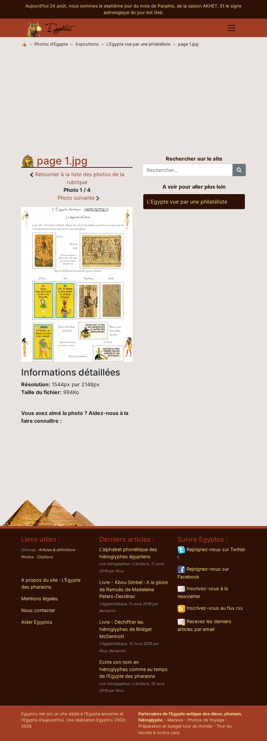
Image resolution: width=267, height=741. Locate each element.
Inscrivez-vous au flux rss (214, 608)
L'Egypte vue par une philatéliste (138, 44)
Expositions (87, 44)
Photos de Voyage (206, 720)
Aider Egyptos (36, 622)
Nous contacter (38, 610)
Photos (27, 557)
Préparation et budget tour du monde (175, 726)
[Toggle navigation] (231, 28)
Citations (45, 557)
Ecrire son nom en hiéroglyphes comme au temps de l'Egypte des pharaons (133, 669)
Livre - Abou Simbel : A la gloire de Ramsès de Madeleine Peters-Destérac (133, 589)
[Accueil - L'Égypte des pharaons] (51, 28)
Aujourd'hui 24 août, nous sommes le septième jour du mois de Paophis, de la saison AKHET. (122, 5)
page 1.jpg (188, 44)
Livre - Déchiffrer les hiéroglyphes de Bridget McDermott (125, 629)
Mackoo (175, 720)
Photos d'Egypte (51, 44)
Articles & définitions (57, 550)
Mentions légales (39, 598)
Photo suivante (77, 197)
